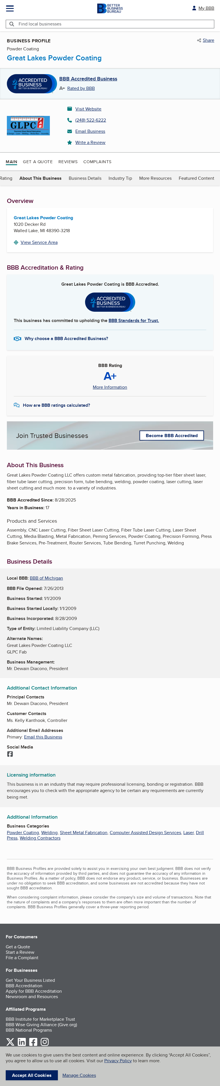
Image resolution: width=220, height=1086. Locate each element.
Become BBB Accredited (172, 435)
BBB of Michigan (46, 578)
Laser (188, 832)
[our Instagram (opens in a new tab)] (44, 1045)
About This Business (40, 178)
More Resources (155, 178)
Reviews (68, 162)
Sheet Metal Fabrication (83, 832)
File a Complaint (22, 957)
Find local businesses (40, 24)
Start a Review (20, 952)
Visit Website (88, 109)
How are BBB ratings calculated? (56, 405)
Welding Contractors (40, 838)
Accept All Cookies (32, 1075)
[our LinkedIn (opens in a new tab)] (21, 1045)
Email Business (90, 131)
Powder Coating (23, 832)
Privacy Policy (118, 1060)
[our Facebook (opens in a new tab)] (33, 1045)
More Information (110, 387)
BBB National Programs (29, 1030)
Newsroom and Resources (32, 996)
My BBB (206, 8)
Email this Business (43, 737)
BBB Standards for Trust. (134, 320)
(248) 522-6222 (90, 120)
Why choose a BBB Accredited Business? (66, 338)
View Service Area (39, 242)
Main (11, 162)
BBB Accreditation (24, 985)
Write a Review (90, 142)
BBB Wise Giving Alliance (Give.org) (41, 1024)
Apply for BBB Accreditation (34, 991)
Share (208, 40)
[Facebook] (10, 754)
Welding (49, 832)
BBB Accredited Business (88, 79)
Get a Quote (38, 162)
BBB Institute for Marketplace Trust (40, 1019)
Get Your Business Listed (30, 980)
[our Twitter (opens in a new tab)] (10, 1045)
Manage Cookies (79, 1075)
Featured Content (196, 178)
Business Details (85, 178)
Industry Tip (120, 178)
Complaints (97, 162)
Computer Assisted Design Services (145, 832)
